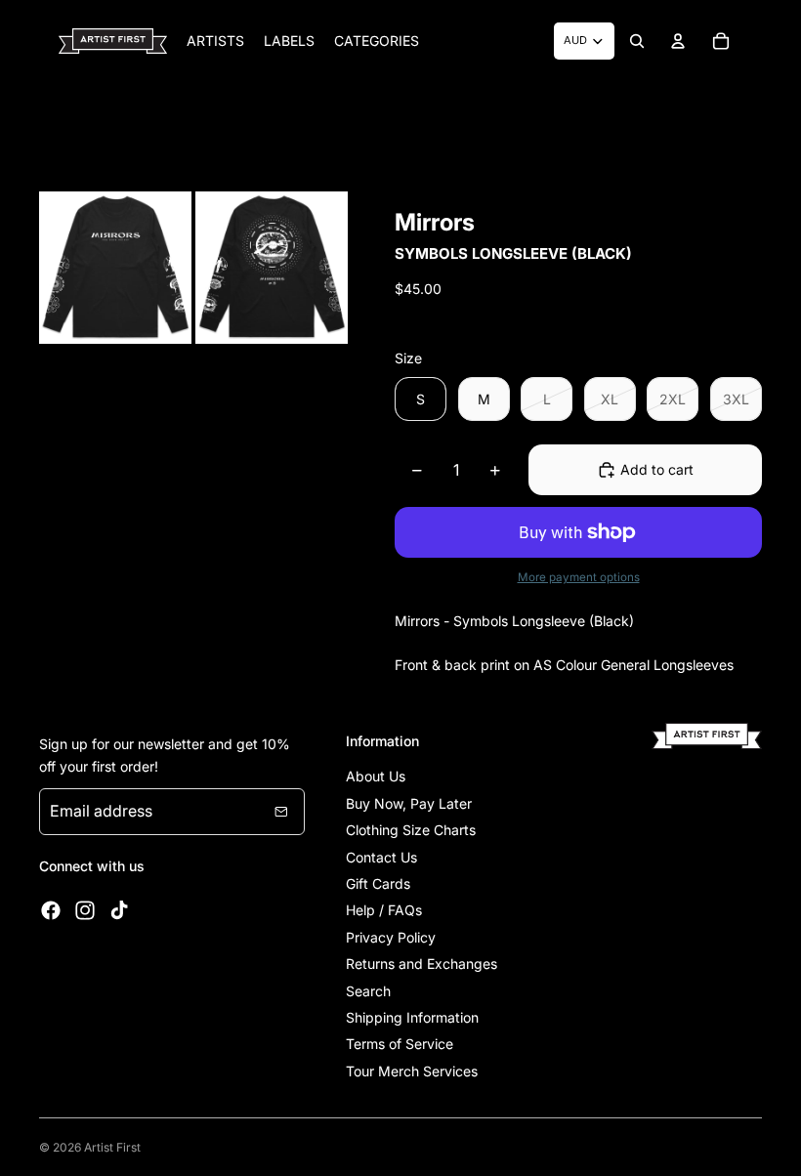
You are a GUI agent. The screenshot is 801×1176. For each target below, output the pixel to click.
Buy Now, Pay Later (409, 803)
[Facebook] (51, 910)
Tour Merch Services (412, 1071)
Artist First (112, 1147)
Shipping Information (412, 1017)
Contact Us (381, 857)
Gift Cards (378, 883)
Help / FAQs (384, 910)
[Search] (636, 41)
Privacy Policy (391, 937)
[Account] (677, 41)
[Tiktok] (119, 910)
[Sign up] (281, 811)
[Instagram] (85, 910)
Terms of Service (399, 1043)
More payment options (579, 577)
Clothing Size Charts (411, 829)
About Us (375, 776)
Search (368, 991)
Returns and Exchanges (421, 963)
